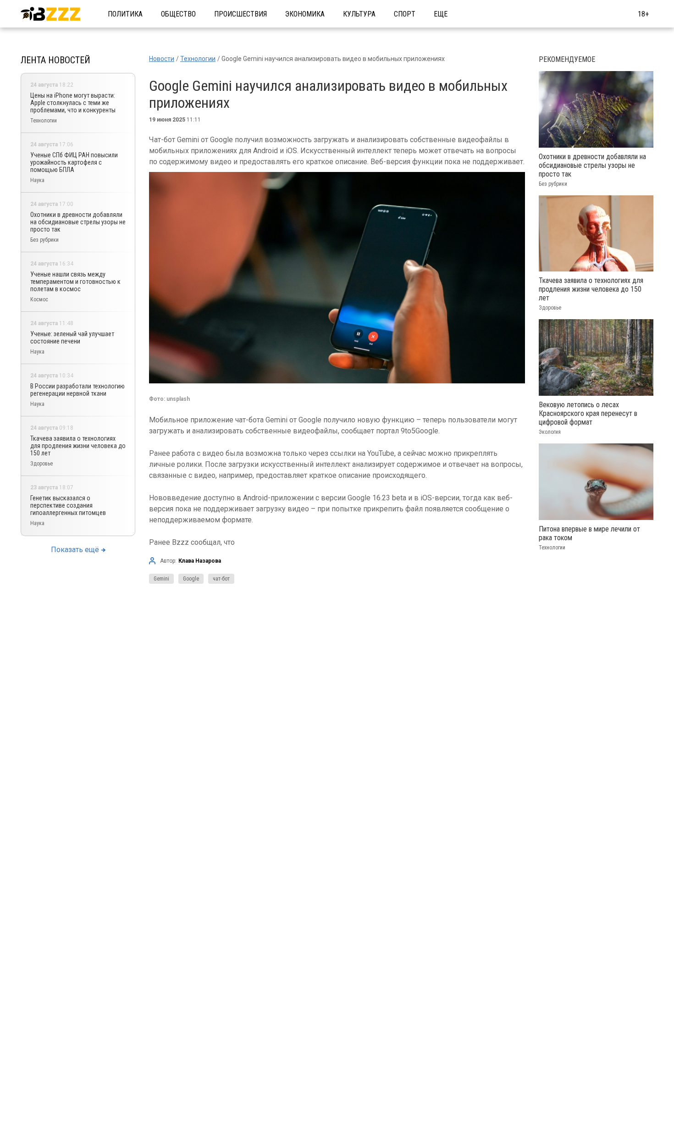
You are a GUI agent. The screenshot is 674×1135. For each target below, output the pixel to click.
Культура (359, 14)
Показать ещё (75, 549)
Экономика (305, 14)
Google (191, 579)
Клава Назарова (199, 561)
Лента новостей (55, 60)
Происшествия (240, 14)
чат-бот (221, 579)
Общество (178, 14)
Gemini (161, 579)
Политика (125, 14)
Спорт (404, 14)
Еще (440, 14)
